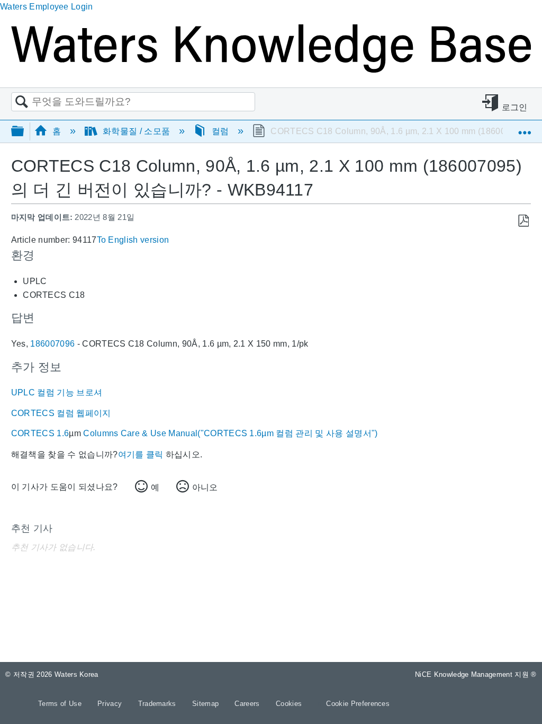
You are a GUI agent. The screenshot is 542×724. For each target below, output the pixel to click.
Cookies (289, 704)
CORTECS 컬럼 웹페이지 (61, 413)
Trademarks (158, 704)
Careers (248, 704)
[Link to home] (271, 69)
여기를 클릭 (141, 454)
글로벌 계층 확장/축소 (24, 132)
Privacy (110, 704)
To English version (133, 239)
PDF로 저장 (523, 221)
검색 (21, 102)
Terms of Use (61, 704)
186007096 (52, 343)
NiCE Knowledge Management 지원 (476, 674)
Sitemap (206, 704)
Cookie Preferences (358, 704)
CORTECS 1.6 (40, 433)
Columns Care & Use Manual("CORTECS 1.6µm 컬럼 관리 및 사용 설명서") (229, 433)
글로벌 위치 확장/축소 (524, 127)
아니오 (205, 487)
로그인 (515, 107)
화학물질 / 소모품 (137, 131)
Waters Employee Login (46, 6)
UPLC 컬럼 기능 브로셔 (56, 392)
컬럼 (220, 131)
